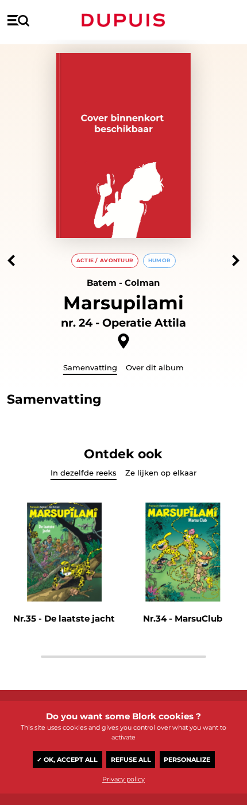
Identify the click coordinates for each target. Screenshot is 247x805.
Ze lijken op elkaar (160, 472)
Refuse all (131, 760)
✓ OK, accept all (67, 760)
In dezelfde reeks (84, 472)
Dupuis (123, 20)
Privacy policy (123, 779)
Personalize (187, 760)
